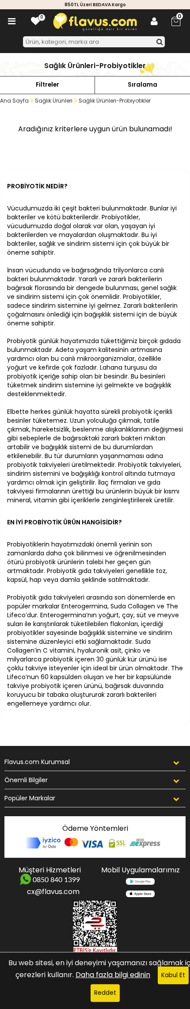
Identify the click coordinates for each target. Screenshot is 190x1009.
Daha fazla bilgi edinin (113, 975)
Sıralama (142, 84)
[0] (35, 21)
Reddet (105, 993)
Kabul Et (173, 975)
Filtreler (47, 84)
